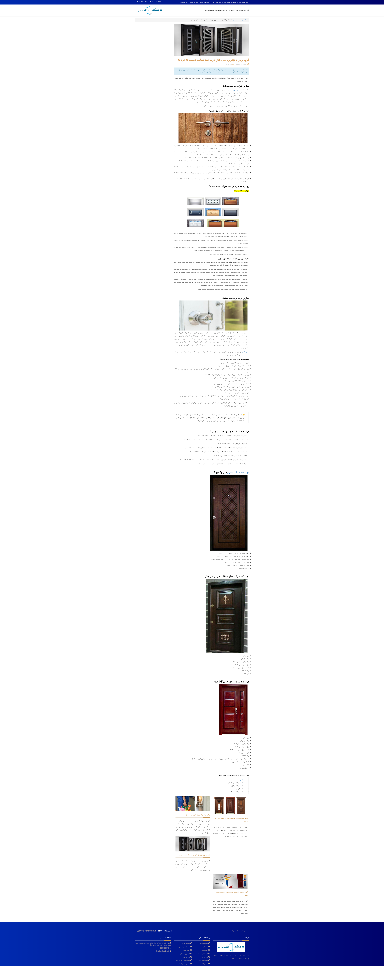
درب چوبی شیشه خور (184, 964)
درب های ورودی (204, 2)
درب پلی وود (186, 957)
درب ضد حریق (184, 2)
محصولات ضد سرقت (230, 2)
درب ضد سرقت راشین (238, 473)
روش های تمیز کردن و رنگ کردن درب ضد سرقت (197, 815)
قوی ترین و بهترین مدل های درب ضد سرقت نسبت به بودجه (194, 855)
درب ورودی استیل (185, 954)
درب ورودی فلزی (203, 960)
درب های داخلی (216, 2)
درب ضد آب (186, 950)
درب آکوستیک (194, 2)
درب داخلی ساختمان (202, 954)
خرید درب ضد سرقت (232, 90)
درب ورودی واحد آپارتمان (183, 960)
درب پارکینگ (204, 964)
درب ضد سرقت (243, 2)
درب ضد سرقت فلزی (184, 947)
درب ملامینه (204, 957)
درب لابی (243, 779)
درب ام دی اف (186, 943)
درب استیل (245, 352)
